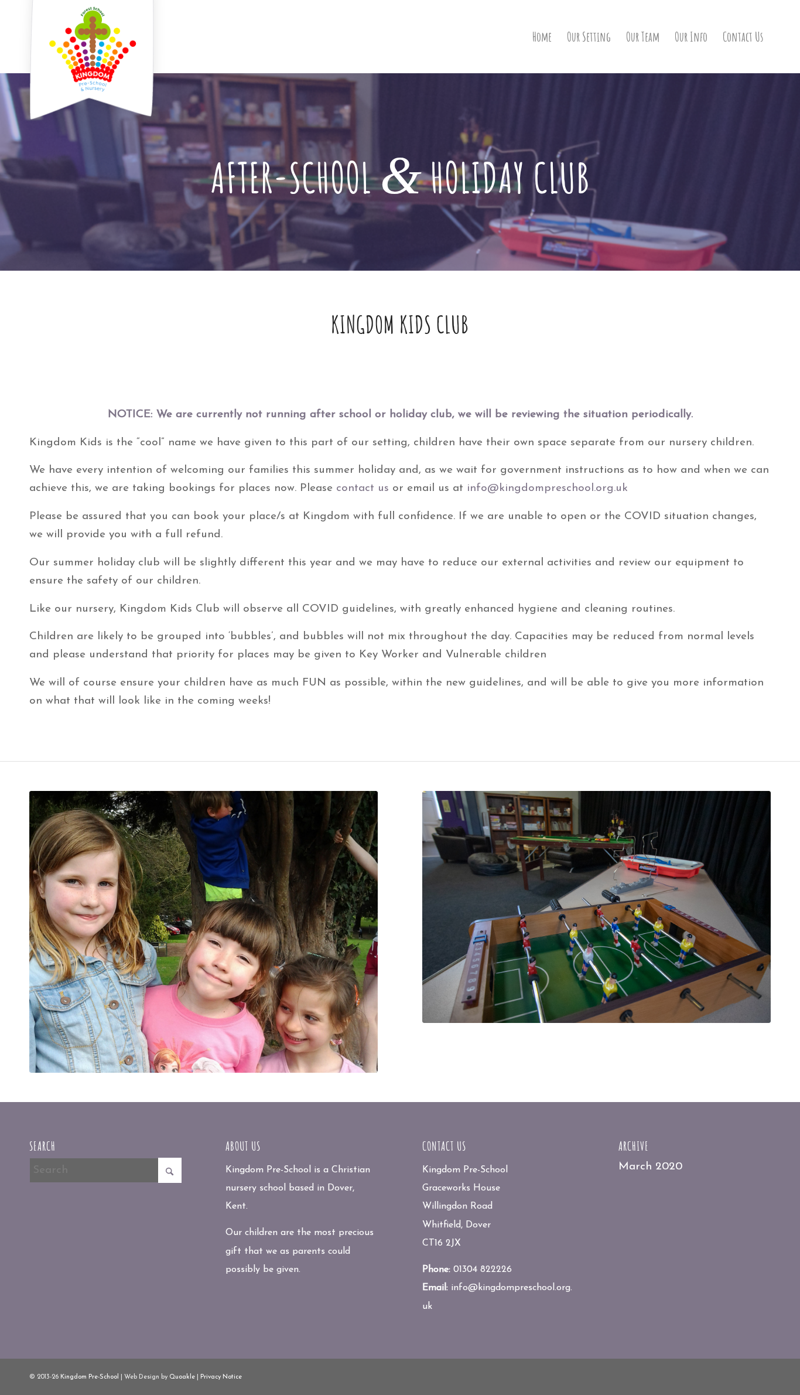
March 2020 (650, 1166)
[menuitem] (542, 36)
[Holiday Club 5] (203, 932)
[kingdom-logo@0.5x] (92, 61)
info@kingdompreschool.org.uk (547, 488)
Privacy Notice (221, 1377)
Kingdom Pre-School (89, 1377)
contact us (362, 488)
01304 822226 (482, 1269)
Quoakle (182, 1377)
